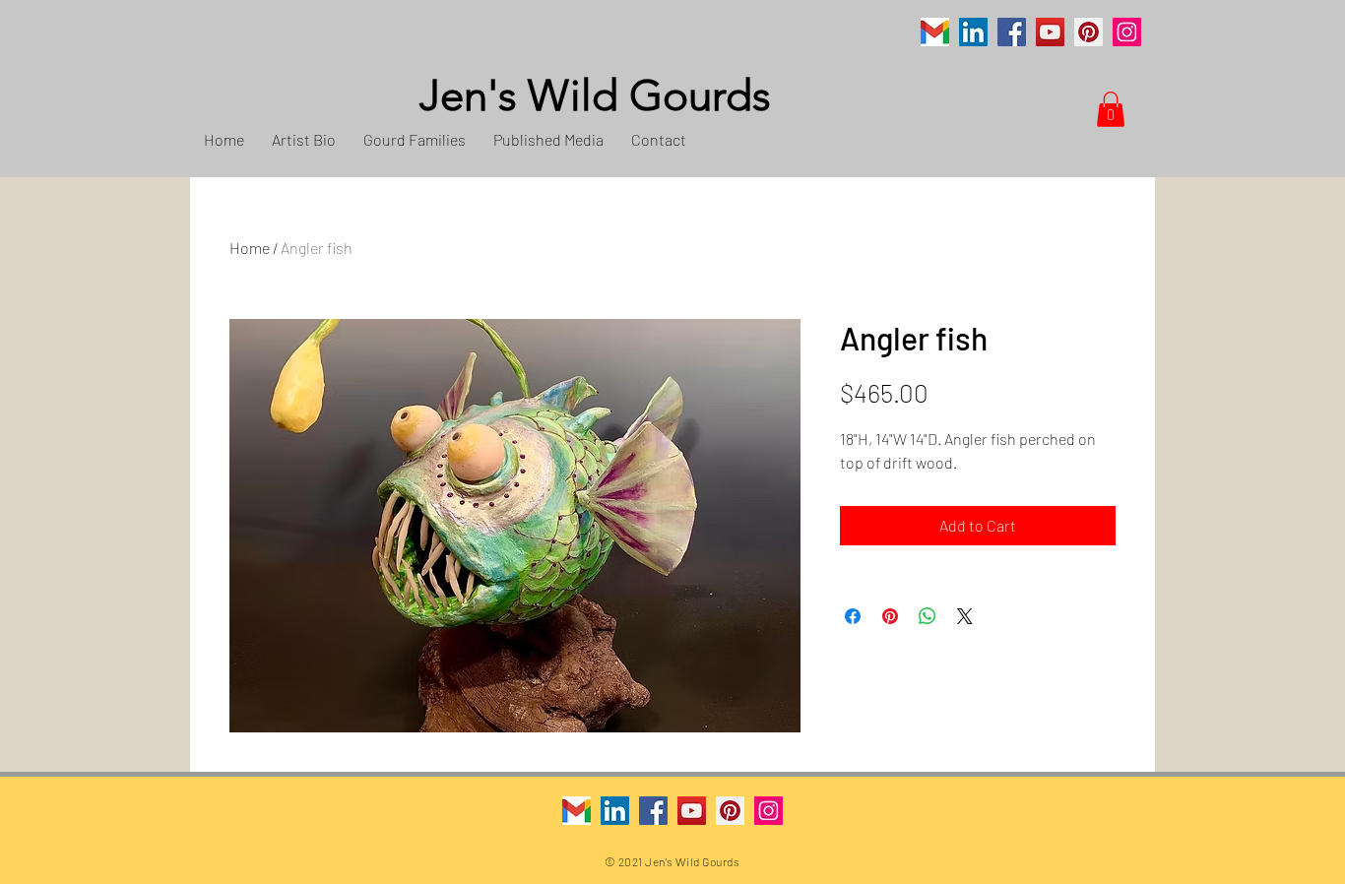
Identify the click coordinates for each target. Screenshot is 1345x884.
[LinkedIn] (973, 32)
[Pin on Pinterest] (890, 616)
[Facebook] (1011, 32)
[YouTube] (1050, 32)
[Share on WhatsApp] (927, 616)
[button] (1110, 109)
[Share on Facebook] (853, 616)
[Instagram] (1127, 32)
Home (249, 247)
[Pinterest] (1088, 32)
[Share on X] (965, 616)
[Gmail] (935, 32)
